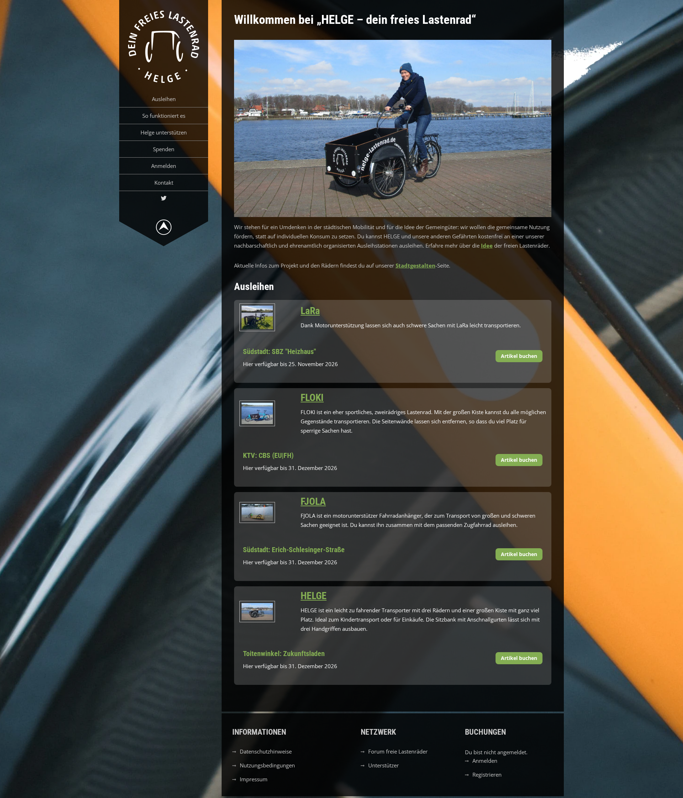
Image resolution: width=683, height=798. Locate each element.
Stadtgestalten (415, 265)
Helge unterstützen (164, 132)
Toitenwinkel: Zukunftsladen (284, 653)
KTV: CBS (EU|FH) (268, 455)
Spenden (163, 149)
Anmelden (163, 165)
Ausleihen (164, 98)
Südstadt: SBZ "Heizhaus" (279, 351)
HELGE (314, 596)
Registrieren (487, 774)
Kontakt (163, 182)
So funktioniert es (163, 115)
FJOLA (313, 501)
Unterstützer (383, 765)
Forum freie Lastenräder (398, 751)
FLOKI (312, 397)
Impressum (254, 779)
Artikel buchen (519, 356)
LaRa (310, 311)
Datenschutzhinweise (266, 751)
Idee (487, 245)
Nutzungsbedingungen (267, 765)
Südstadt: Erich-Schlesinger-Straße (294, 549)
